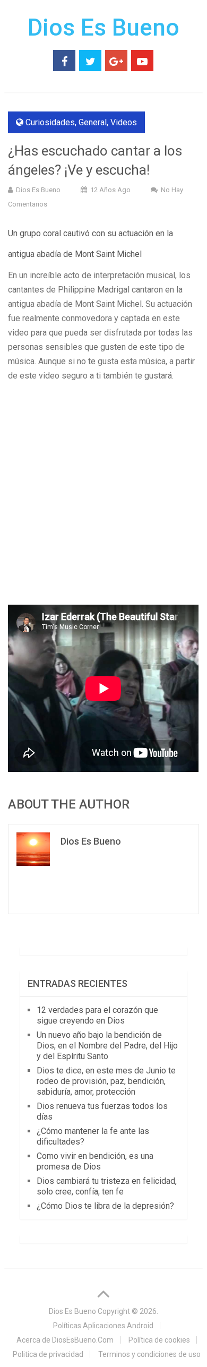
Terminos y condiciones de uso (149, 1354)
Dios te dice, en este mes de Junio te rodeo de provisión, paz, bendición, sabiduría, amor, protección (106, 1081)
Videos (123, 122)
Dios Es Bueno (103, 27)
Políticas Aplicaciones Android (103, 1325)
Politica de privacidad (48, 1354)
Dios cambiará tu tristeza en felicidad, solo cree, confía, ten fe (107, 1186)
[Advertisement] (103, 496)
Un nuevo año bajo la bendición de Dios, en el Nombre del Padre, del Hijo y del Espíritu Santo (107, 1045)
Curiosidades (50, 122)
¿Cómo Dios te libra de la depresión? (105, 1206)
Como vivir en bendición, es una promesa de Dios (95, 1161)
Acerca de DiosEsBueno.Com (65, 1340)
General (93, 122)
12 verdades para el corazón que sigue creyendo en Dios (97, 1015)
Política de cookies (159, 1340)
